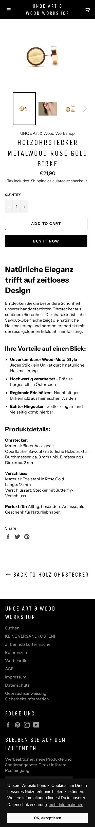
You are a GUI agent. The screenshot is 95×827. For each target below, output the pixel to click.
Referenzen (16, 652)
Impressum (15, 676)
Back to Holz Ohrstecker (50, 574)
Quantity (13, 195)
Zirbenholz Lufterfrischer (28, 644)
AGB (9, 668)
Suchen (12, 627)
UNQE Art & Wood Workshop (47, 9)
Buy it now (46, 241)
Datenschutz (17, 685)
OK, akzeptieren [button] (47, 818)
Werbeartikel (17, 660)
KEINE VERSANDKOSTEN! (30, 636)
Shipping (39, 180)
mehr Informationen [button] (66, 804)
